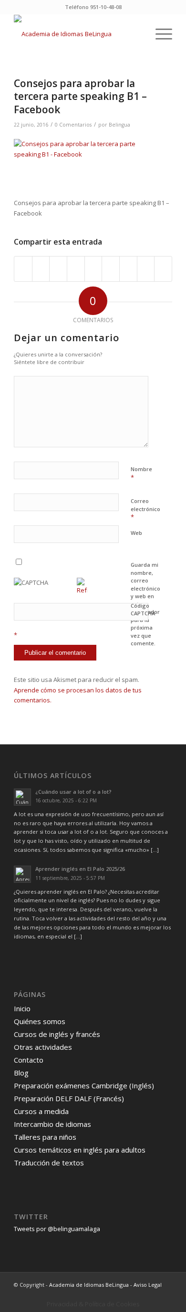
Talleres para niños (45, 1137)
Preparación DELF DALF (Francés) (69, 1098)
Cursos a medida (41, 1111)
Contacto (28, 1060)
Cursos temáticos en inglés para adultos (79, 1149)
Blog (21, 1072)
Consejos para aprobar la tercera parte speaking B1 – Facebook (80, 96)
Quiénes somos (39, 1021)
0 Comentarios (73, 124)
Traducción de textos (49, 1162)
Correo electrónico (145, 509)
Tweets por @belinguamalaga (57, 1228)
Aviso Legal (148, 1284)
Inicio (22, 1008)
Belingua (119, 124)
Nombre (141, 473)
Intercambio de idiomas (52, 1124)
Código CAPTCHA (143, 609)
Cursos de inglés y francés (57, 1034)
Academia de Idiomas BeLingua (89, 1284)
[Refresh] (82, 590)
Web (136, 532)
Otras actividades (43, 1047)
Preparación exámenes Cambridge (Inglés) (84, 1085)
